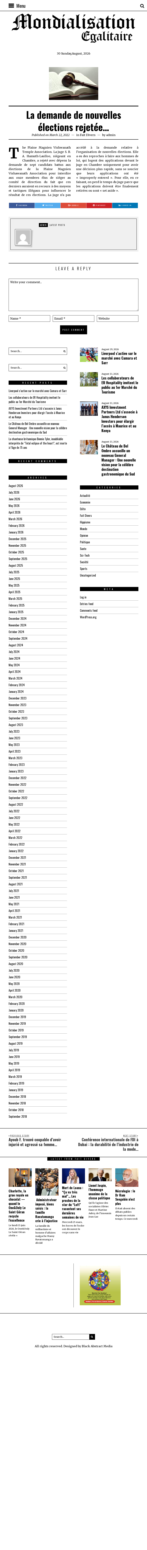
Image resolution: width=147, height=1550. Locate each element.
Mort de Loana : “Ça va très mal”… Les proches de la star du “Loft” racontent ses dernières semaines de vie (73, 1202)
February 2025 (17, 605)
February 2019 (16, 1083)
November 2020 (17, 944)
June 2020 (14, 977)
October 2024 (16, 632)
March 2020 (15, 997)
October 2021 (16, 871)
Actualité (85, 495)
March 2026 (15, 519)
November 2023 (17, 705)
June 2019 (14, 1057)
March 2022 (15, 837)
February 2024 (17, 685)
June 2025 (14, 579)
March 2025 (15, 598)
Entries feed (86, 604)
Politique (85, 542)
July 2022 (14, 811)
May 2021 (14, 904)
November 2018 (17, 1103)
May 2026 (14, 506)
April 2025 (14, 592)
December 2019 (17, 1017)
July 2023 (14, 731)
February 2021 (16, 924)
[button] (63, 351)
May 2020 (14, 984)
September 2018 (18, 1116)
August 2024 (16, 645)
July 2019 (14, 1050)
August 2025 (16, 565)
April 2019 (14, 1070)
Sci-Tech (85, 555)
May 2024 (14, 665)
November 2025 (17, 545)
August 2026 (16, 486)
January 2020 (16, 1010)
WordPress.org (88, 617)
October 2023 (16, 711)
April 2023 (14, 751)
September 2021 (18, 877)
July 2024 (14, 652)
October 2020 (16, 950)
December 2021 (17, 857)
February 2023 (17, 764)
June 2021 (14, 897)
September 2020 (18, 957)
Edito (83, 509)
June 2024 (14, 658)
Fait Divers (88, 135)
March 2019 (15, 1076)
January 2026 (16, 532)
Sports (83, 568)
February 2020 (17, 1003)
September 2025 (18, 559)
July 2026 (14, 492)
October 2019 (16, 1030)
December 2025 (17, 539)
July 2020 (14, 970)
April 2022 (14, 831)
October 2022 (16, 791)
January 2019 (16, 1090)
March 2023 (15, 758)
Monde (83, 529)
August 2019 (16, 1043)
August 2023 (16, 725)
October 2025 (16, 552)
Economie (85, 502)
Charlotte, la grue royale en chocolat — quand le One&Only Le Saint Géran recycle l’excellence (18, 1206)
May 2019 (14, 1063)
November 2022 (17, 784)
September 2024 (18, 638)
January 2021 (16, 930)
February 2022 (17, 844)
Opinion (84, 535)
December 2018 (17, 1096)
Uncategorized (88, 575)
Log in (83, 597)
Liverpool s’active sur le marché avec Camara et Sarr (119, 358)
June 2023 (14, 738)
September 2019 (18, 1037)
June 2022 (14, 818)
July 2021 (14, 891)
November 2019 (17, 1023)
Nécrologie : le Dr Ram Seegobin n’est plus (125, 1197)
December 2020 (18, 937)
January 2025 (16, 612)
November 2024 (17, 625)
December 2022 (17, 778)
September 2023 (18, 718)
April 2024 (15, 671)
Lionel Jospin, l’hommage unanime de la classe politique (99, 1191)
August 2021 (16, 884)
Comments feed (89, 610)
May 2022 (14, 824)
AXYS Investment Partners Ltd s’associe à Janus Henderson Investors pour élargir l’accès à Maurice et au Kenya (119, 418)
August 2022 (16, 804)
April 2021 (14, 911)
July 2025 (14, 572)
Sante (83, 549)
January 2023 (16, 771)
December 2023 (17, 698)
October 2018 (16, 1110)
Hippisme (85, 522)
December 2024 (18, 618)
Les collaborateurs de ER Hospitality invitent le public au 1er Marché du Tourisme (119, 385)
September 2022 (18, 798)
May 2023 (14, 745)
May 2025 (14, 585)
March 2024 (15, 678)
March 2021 (15, 917)
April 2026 (14, 512)
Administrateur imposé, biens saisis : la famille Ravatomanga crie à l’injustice (46, 1210)
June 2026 (14, 499)
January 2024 (16, 691)
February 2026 (17, 525)
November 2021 (17, 864)
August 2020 (16, 964)
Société (84, 562)
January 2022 (16, 851)
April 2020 (15, 990)
